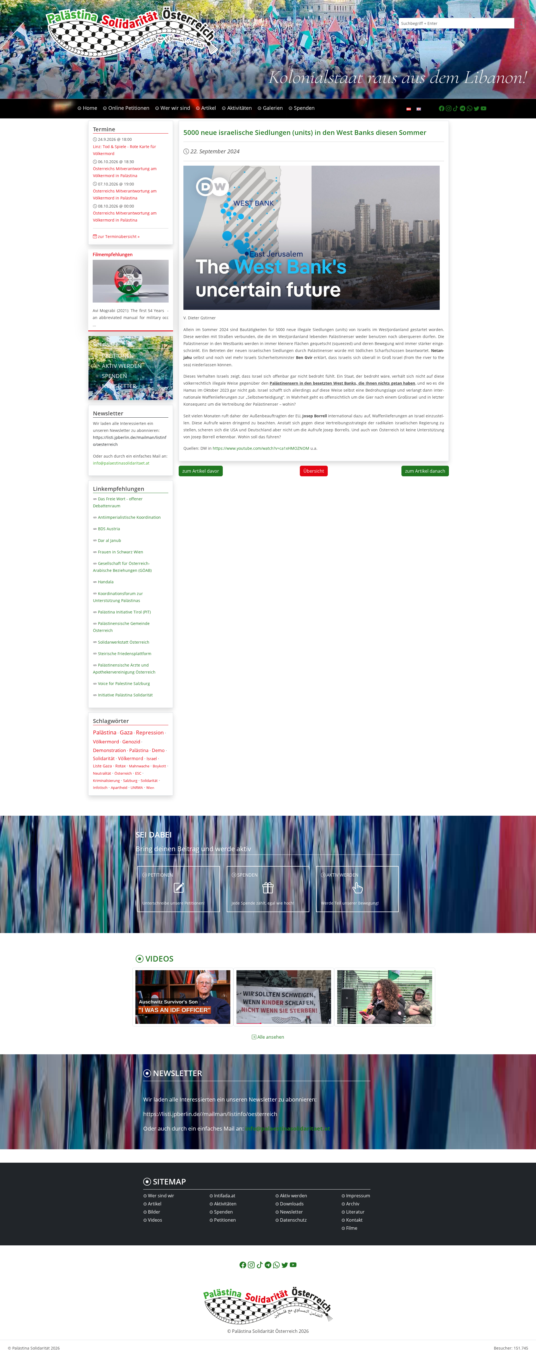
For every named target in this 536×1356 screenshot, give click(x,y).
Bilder (154, 1212)
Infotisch (100, 787)
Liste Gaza (102, 766)
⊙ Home (87, 107)
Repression (150, 732)
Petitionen (225, 1220)
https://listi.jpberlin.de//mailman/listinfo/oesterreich (210, 1114)
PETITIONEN (118, 356)
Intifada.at (224, 1196)
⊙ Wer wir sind (172, 107)
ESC (138, 773)
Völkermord (106, 741)
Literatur (355, 1212)
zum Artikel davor (200, 471)
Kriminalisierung (106, 780)
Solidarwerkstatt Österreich (123, 642)
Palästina (104, 732)
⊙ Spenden (301, 107)
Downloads (292, 1204)
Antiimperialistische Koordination (129, 517)
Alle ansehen (270, 1037)
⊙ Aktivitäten (237, 107)
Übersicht (313, 471)
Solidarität (104, 758)
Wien (150, 787)
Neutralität (102, 773)
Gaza (126, 732)
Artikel (154, 1204)
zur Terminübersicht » (118, 236)
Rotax (120, 766)
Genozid (131, 741)
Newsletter (291, 1212)
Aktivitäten (225, 1204)
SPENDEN (114, 376)
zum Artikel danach (425, 471)
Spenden (223, 1212)
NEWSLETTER (119, 386)
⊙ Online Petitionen (126, 107)
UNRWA (137, 787)
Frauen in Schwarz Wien (120, 552)
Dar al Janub (109, 540)
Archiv (352, 1204)
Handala (106, 581)
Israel (152, 758)
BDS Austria (109, 528)
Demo (158, 750)
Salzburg (130, 780)
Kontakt (354, 1220)
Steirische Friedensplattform (124, 653)
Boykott (159, 766)
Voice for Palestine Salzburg (124, 683)
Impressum (358, 1196)
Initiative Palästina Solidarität (125, 695)
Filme (351, 1228)
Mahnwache (139, 766)
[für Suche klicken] (520, 23)
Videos (155, 1220)
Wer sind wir (161, 1196)
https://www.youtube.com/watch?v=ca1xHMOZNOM (261, 448)
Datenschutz (293, 1220)
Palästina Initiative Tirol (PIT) (124, 612)
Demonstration (109, 750)
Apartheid (119, 787)
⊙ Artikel (206, 107)
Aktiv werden (293, 1196)
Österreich (123, 773)
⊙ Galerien (270, 107)
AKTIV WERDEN (122, 366)
